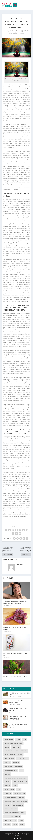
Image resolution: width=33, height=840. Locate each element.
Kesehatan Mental (10, 770)
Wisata (22, 824)
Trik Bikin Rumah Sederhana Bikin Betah (19, 693)
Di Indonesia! (16, 747)
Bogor (18, 739)
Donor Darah (9, 751)
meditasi (7, 786)
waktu (15, 824)
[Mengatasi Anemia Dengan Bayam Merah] (16, 616)
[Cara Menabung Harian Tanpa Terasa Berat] (16, 642)
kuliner (7, 774)
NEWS (18, 789)
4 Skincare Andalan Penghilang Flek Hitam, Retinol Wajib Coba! (15, 602)
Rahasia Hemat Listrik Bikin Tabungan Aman (17, 717)
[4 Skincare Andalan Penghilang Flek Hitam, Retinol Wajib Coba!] (16, 590)
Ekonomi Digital (21, 751)
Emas (6, 755)
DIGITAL (18, 720)
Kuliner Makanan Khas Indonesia (15, 778)
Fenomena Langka (16, 755)
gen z (19, 758)
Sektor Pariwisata (10, 809)
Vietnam (7, 824)
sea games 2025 (18, 805)
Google (25, 758)
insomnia (16, 762)
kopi (21, 770)
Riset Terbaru (22, 801)
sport (23, 813)
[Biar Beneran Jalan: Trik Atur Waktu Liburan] (5, 702)
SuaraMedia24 (19, 834)
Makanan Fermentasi (20, 782)
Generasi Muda (9, 758)
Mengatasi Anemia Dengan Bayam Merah (14, 628)
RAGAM (18, 704)
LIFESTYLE (12, 33)
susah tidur (8, 817)
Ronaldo (7, 805)
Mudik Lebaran (9, 789)
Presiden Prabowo (10, 797)
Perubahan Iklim (19, 793)
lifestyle (7, 782)
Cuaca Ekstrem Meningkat (13, 743)
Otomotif (7, 793)
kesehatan (18, 766)
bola (24, 739)
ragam (21, 797)
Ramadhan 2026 (9, 801)
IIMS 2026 (7, 762)
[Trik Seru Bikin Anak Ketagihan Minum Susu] (5, 725)
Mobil (15, 786)
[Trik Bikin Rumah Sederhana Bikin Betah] (5, 694)
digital (6, 747)
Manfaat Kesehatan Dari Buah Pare (15, 677)
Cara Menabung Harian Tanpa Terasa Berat (15, 654)
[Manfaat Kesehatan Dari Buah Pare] (16, 667)
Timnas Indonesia (10, 820)
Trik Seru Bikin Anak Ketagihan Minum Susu (18, 725)
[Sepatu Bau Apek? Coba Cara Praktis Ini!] (5, 710)
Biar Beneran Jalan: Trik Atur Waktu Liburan (17, 701)
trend (21, 820)
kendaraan (8, 766)
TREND (18, 712)
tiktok (17, 817)
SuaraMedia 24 (16, 31)
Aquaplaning (8, 739)
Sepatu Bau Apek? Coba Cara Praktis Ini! (18, 709)
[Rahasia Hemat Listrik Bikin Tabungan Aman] (5, 717)
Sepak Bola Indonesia (11, 813)
